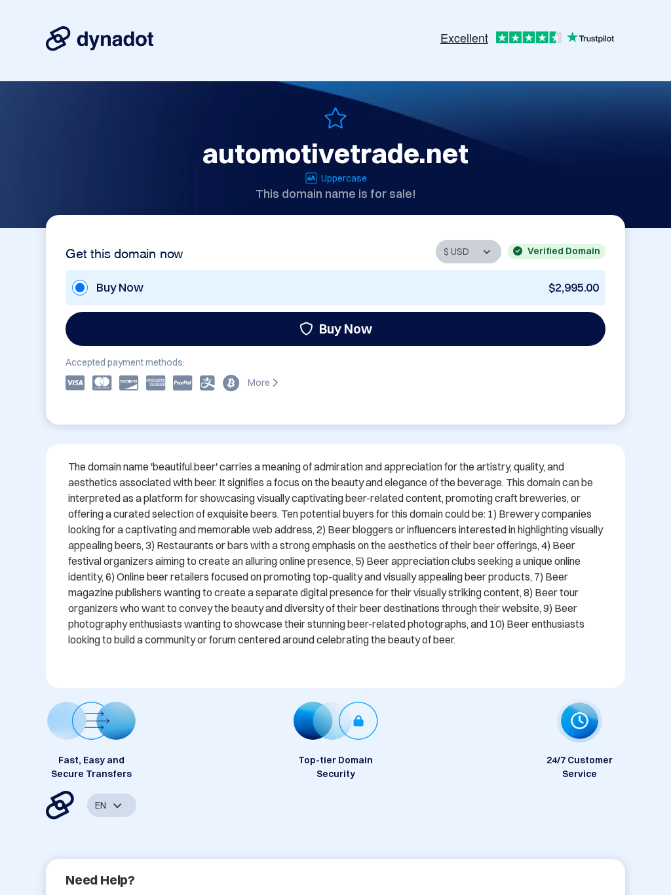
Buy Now (345, 328)
